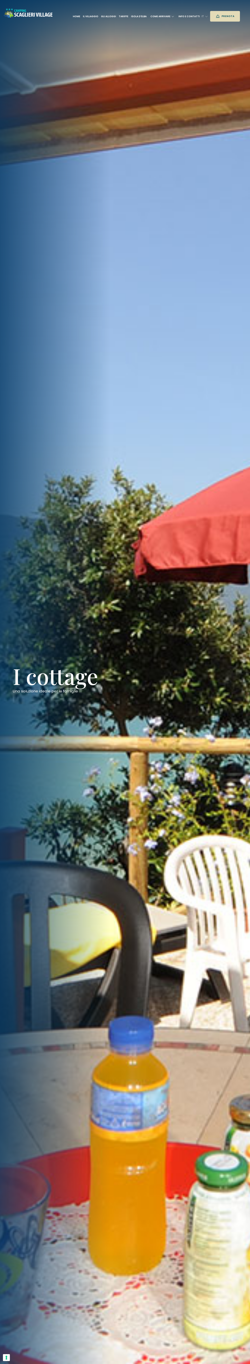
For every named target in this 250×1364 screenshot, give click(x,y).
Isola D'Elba (139, 16)
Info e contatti (189, 16)
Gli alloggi (108, 16)
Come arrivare (160, 16)
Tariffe (123, 16)
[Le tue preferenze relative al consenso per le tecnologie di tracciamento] (6, 1357)
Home (76, 16)
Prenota (227, 16)
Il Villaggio (90, 16)
